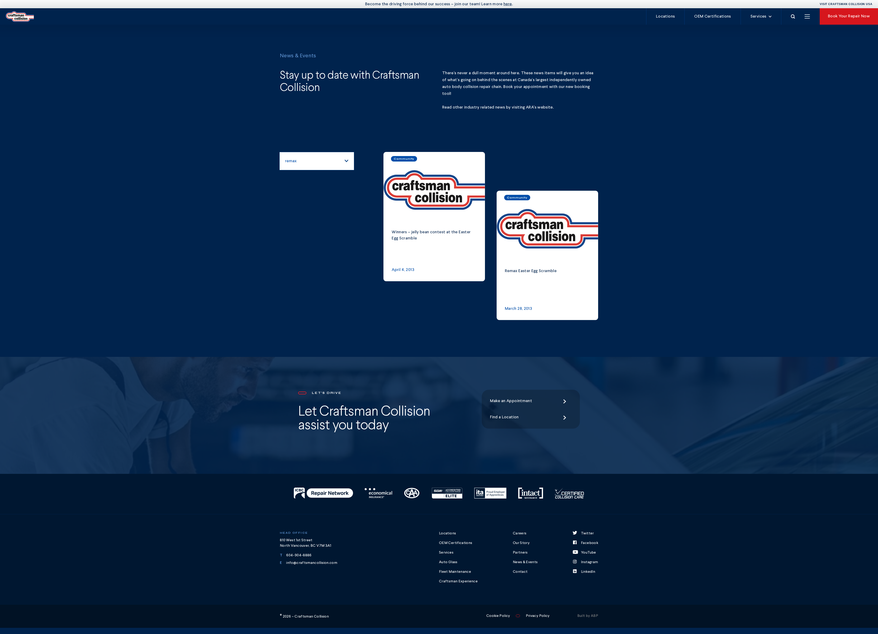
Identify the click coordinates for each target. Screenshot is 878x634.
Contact (520, 572)
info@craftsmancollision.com (311, 563)
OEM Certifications (712, 16)
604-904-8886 (298, 555)
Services (758, 16)
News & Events (525, 562)
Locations (665, 16)
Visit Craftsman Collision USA (846, 4)
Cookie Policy (498, 616)
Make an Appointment (511, 401)
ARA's (531, 107)
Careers (520, 533)
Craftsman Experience (458, 581)
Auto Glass (448, 562)
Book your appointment (525, 87)
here (507, 4)
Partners (520, 552)
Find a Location (504, 417)
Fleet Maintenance (455, 572)
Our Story (521, 543)
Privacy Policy (538, 616)
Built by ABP (587, 616)
